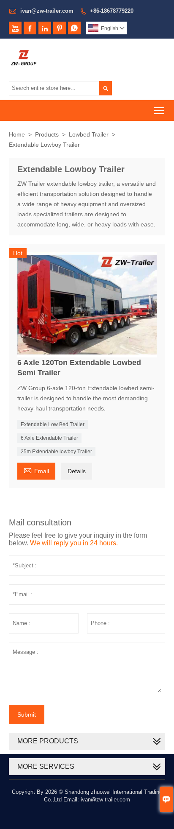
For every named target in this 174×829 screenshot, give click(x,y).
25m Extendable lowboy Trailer (56, 452)
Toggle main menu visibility (159, 110)
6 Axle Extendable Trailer (49, 438)
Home (17, 134)
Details (77, 471)
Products (47, 134)
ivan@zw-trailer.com (46, 11)
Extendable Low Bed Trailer (52, 424)
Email (36, 470)
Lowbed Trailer (89, 134)
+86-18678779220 (111, 11)
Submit (26, 714)
